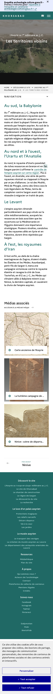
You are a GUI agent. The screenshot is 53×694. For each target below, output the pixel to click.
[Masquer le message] (48, 2)
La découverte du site (26, 499)
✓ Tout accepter (26, 679)
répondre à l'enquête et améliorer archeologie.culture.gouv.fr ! (22, 6)
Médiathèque (26, 559)
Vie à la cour (26, 523)
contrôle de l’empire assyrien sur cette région (25, 171)
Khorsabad (14, 15)
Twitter (26, 608)
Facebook (26, 602)
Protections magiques (26, 513)
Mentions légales (26, 587)
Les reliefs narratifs (26, 517)
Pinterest (26, 612)
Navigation (12, 96)
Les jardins (26, 527)
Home (6, 87)
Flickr (26, 626)
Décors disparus (26, 520)
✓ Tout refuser (26, 687)
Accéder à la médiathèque (17, 307)
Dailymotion (26, 623)
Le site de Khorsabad (26, 488)
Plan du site (26, 562)
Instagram (26, 605)
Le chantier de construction (26, 492)
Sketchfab (27, 630)
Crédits (26, 590)
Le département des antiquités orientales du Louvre (26, 546)
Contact (27, 580)
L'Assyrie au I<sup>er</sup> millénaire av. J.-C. (26, 485)
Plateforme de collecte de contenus (26, 584)
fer (45, 166)
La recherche (26, 502)
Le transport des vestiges (26, 538)
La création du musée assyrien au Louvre (26, 541)
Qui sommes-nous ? (26, 573)
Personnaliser (27, 670)
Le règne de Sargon (26, 495)
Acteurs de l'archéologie (26, 577)
